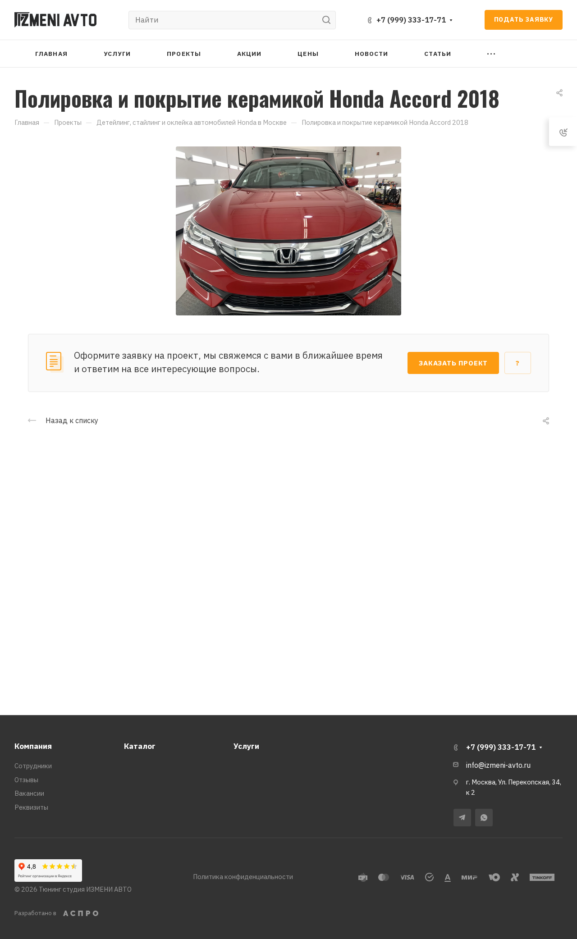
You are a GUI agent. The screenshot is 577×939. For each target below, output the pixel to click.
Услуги (246, 746)
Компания (33, 746)
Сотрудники (33, 765)
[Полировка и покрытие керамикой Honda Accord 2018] (288, 230)
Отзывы (26, 779)
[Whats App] (484, 817)
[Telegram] (462, 817)
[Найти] (329, 20)
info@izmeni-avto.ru (498, 765)
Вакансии (29, 793)
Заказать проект (453, 363)
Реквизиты (31, 807)
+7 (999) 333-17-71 (411, 20)
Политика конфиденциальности (243, 876)
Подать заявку (523, 19)
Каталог (140, 746)
